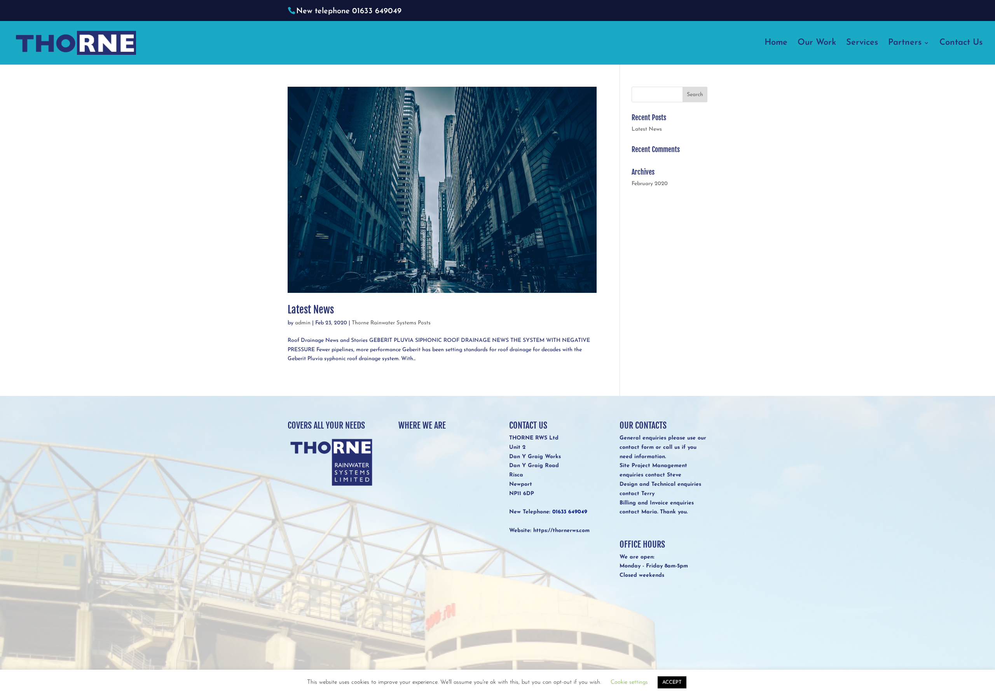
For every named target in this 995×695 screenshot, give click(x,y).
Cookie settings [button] (629, 682)
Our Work (817, 43)
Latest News (311, 309)
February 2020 (650, 184)
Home (776, 43)
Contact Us (961, 43)
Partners (905, 43)
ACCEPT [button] (672, 682)
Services (862, 43)
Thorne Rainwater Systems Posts (391, 323)
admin (303, 323)
